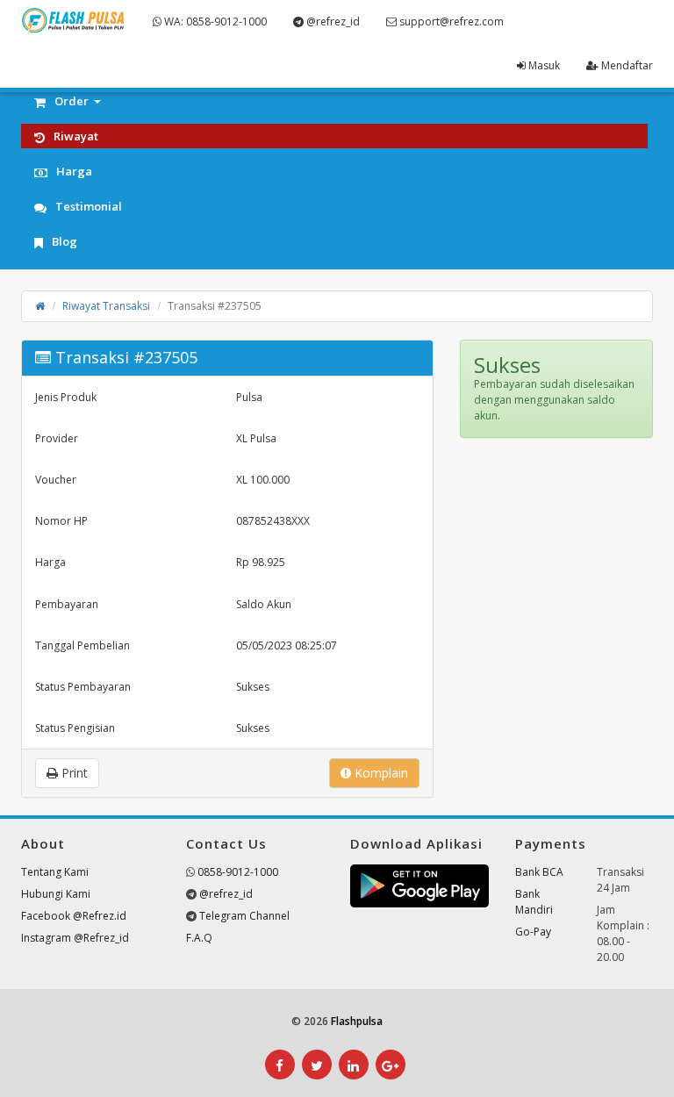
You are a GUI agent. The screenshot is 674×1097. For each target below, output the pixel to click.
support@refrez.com (450, 21)
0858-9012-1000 (237, 871)
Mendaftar (626, 65)
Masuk (543, 65)
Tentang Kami (55, 871)
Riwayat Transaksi (106, 305)
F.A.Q (199, 937)
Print (73, 772)
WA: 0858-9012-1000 (214, 21)
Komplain (379, 772)
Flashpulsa (357, 1021)
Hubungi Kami (55, 893)
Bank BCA (539, 871)
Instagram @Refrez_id (75, 937)
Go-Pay (533, 931)
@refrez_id (332, 21)
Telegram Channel (244, 915)
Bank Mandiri (534, 901)
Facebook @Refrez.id (73, 915)
